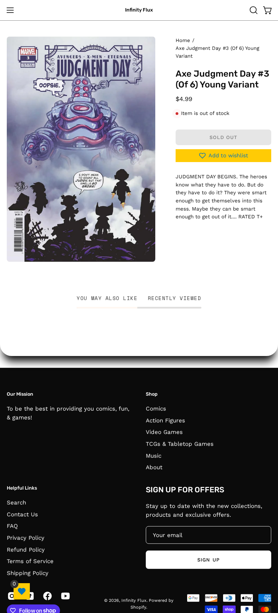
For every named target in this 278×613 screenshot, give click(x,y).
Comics (156, 408)
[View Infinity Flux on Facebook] (47, 596)
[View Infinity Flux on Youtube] (65, 596)
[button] (253, 10)
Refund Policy (26, 549)
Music (153, 455)
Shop (152, 394)
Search (16, 502)
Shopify (138, 606)
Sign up (208, 559)
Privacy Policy (25, 537)
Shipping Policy (27, 572)
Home (183, 40)
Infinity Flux (139, 10)
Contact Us (22, 514)
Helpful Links (22, 488)
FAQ (12, 525)
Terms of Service (30, 560)
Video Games (164, 432)
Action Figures (165, 420)
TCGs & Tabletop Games (180, 443)
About (154, 467)
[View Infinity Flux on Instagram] (11, 596)
